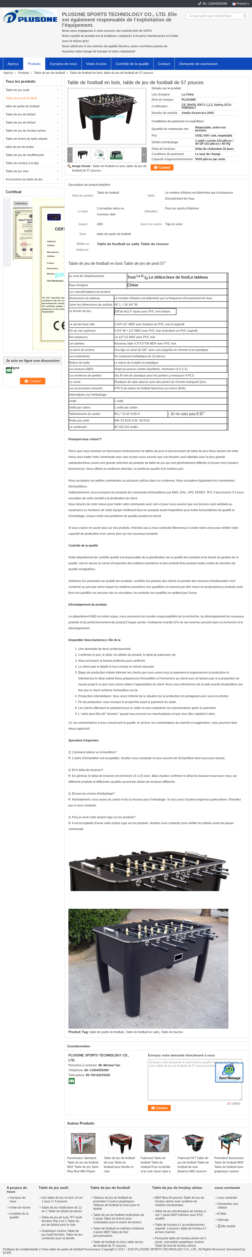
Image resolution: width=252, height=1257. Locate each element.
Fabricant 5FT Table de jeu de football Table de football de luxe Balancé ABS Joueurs (193, 1164)
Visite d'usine (96, 64)
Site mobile (228, 1226)
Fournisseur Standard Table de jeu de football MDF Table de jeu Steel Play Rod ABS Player (82, 1164)
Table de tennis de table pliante (26, 139)
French (241, 3)
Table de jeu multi (17, 90)
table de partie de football (23, 106)
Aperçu (13, 64)
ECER (7, 1253)
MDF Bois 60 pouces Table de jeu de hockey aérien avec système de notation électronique (179, 1201)
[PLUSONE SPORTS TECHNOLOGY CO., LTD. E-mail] (71, 1081)
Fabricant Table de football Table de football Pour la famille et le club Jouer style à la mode (156, 1167)
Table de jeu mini (17, 171)
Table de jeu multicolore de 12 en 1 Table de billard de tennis (62, 1209)
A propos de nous (63, 64)
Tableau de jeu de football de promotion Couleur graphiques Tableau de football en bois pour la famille (116, 1203)
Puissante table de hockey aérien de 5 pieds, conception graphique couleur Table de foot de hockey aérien (180, 1242)
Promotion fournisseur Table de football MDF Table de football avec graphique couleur (229, 1164)
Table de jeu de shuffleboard (25, 155)
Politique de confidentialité (20, 1249)
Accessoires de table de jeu (24, 179)
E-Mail (222, 1213)
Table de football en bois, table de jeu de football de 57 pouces (118, 1243)
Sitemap (223, 1220)
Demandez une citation (228, 1205)
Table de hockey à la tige (22, 163)
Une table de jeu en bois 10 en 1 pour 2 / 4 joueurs (62, 1199)
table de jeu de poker (20, 147)
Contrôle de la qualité (132, 64)
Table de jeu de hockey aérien (26, 130)
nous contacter (227, 1197)
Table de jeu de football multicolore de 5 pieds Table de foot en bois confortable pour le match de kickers (118, 1218)
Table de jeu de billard (20, 114)
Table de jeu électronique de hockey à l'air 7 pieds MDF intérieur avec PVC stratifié (180, 1215)
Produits (34, 64)
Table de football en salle (142, 1032)
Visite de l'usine (20, 1207)
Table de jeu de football (49, 73)
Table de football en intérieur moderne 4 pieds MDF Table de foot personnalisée (118, 1232)
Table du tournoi (172, 1032)
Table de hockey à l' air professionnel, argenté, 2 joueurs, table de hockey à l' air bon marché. (180, 1228)
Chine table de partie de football (62, 1249)
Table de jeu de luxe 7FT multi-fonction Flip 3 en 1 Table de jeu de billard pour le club (62, 1221)
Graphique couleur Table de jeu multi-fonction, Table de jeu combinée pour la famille (62, 1234)
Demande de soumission (198, 64)
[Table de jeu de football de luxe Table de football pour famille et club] (120, 1143)
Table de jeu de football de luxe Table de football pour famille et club (119, 1164)
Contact (164, 64)
